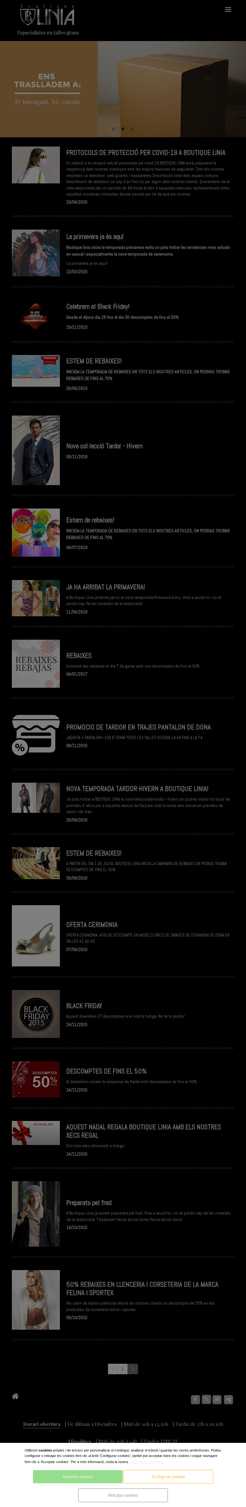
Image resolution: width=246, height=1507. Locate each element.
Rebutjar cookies (123, 1495)
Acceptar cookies (78, 1476)
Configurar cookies (168, 1476)
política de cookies (145, 1461)
